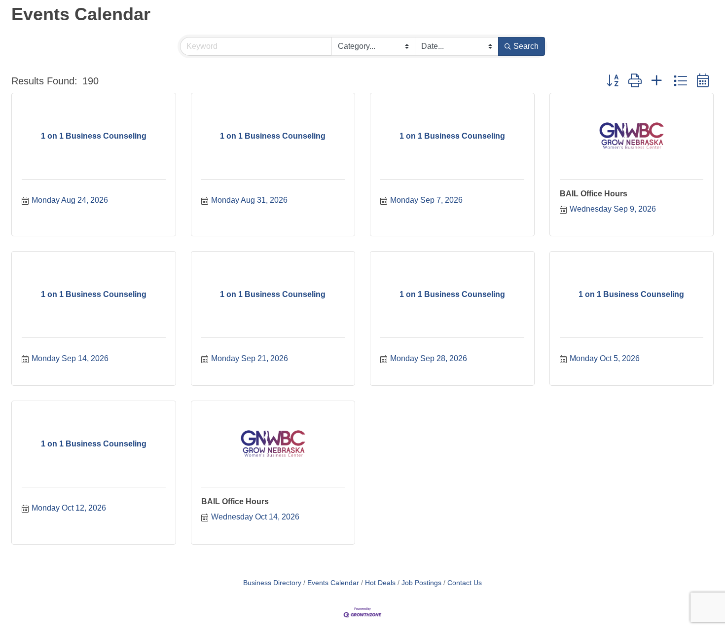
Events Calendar (333, 583)
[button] (612, 81)
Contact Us (464, 583)
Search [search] (526, 46)
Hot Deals (380, 583)
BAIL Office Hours (593, 193)
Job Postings (421, 583)
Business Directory (272, 583)
